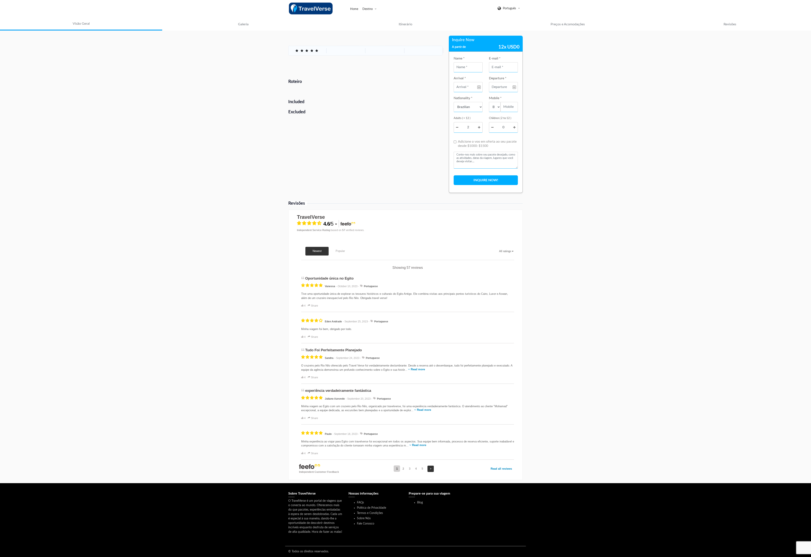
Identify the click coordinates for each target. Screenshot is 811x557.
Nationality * (463, 98)
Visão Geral (81, 23)
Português (509, 8)
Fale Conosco (365, 523)
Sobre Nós (364, 518)
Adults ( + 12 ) (462, 118)
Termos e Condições (370, 513)
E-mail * (495, 58)
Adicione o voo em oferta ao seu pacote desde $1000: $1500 (487, 143)
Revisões (730, 24)
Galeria (243, 24)
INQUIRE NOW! (486, 180)
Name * (459, 58)
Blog (420, 502)
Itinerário (405, 24)
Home (354, 9)
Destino (368, 9)
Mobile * (495, 98)
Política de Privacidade (371, 507)
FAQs (360, 502)
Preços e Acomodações (568, 24)
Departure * (497, 78)
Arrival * (460, 78)
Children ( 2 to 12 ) (500, 118)
